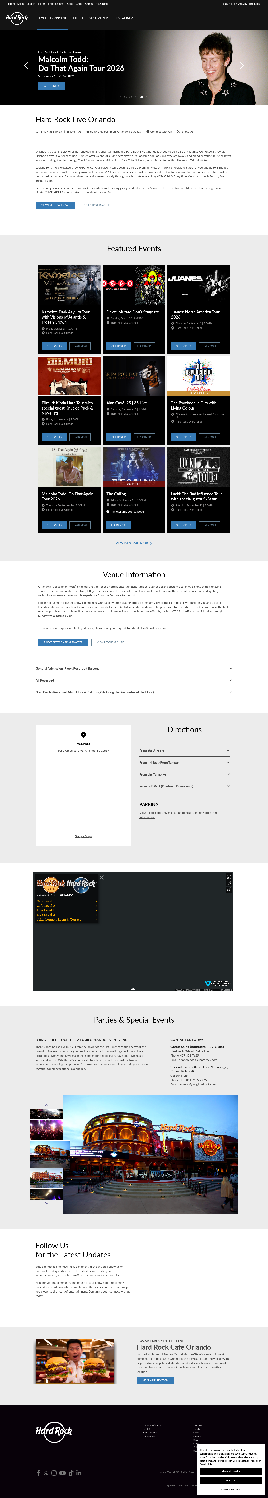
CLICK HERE (53, 192)
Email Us (75, 131)
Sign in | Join (241, 3)
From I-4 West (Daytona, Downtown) (166, 786)
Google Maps (83, 836)
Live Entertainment (52, 18)
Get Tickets (54, 346)
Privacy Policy (195, 1471)
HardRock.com (15, 3)
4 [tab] (136, 97)
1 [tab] (120, 97)
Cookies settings (231, 1489)
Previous (46, 1105)
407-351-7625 (189, 1055)
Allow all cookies (230, 1471)
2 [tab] (125, 97)
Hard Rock (198, 1425)
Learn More (80, 346)
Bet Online (102, 3)
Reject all (231, 1480)
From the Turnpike (152, 774)
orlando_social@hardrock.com (198, 1060)
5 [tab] (141, 97)
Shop (79, 3)
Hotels (41, 3)
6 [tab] (147, 97)
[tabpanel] (134, 67)
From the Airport (151, 750)
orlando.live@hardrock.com (148, 628)
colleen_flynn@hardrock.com (197, 1084)
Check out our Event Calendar (65, 86)
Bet (195, 1447)
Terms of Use (164, 1471)
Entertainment (56, 3)
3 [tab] (130, 97)
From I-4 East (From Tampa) (159, 762)
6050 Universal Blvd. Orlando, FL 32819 (83, 750)
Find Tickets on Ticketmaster (63, 642)
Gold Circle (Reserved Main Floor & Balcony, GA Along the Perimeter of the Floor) (95, 692)
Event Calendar (99, 18)
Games (89, 3)
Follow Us (186, 131)
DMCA (176, 1471)
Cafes (70, 3)
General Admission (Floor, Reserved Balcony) (68, 668)
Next (46, 1203)
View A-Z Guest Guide (110, 642)
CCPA (184, 1471)
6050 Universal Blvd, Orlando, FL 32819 (115, 131)
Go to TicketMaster (97, 205)
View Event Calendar (55, 205)
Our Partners (124, 18)
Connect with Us (161, 131)
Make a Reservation (155, 1380)
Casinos (31, 3)
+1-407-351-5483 (50, 131)
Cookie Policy (207, 1464)
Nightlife (77, 18)
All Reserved (45, 680)
